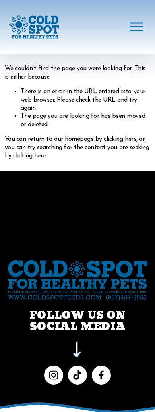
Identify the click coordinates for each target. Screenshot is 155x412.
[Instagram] (53, 375)
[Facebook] (101, 375)
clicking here (120, 139)
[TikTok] (77, 375)
